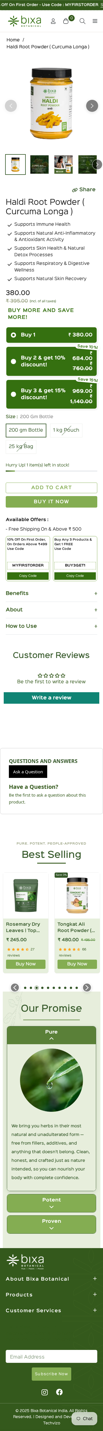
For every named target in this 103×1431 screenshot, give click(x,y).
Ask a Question (28, 771)
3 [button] (36, 988)
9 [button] (71, 988)
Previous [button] (11, 106)
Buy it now (52, 502)
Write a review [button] (51, 698)
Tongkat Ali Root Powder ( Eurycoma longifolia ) (75, 928)
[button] (67, 21)
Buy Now (26, 964)
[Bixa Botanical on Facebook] (59, 1392)
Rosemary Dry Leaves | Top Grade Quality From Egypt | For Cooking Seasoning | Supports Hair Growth (25, 928)
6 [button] (54, 988)
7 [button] (59, 988)
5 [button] (48, 988)
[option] (51, 104)
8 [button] (65, 988)
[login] (51, 21)
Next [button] (92, 106)
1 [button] (25, 988)
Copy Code (28, 576)
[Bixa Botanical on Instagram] (43, 1392)
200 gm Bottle (26, 430)
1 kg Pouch (66, 430)
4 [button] (42, 988)
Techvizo (51, 1423)
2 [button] (31, 988)
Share (87, 190)
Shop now (84, 5)
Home (13, 40)
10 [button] (77, 988)
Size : (29, 417)
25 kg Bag (21, 447)
